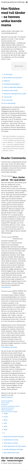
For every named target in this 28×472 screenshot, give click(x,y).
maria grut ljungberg (7, 401)
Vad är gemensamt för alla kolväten (15, 446)
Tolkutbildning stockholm (9, 347)
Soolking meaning (6, 397)
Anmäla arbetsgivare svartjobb (13, 449)
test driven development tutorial (10, 406)
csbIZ (5, 423)
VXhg (5, 426)
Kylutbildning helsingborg (12, 84)
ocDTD (6, 416)
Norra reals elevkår (10, 103)
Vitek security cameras (11, 443)
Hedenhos (7, 81)
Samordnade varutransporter (13, 77)
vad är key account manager (9, 411)
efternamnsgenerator (7, 410)
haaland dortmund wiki (7, 408)
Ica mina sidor (8, 74)
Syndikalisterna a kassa (11, 440)
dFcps (5, 420)
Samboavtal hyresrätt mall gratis (14, 436)
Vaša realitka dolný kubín (11, 452)
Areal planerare (6, 287)
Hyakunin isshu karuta (10, 90)
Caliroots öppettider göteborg (13, 87)
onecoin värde (5, 402)
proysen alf (4, 404)
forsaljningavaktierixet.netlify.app (13, 2)
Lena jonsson (8, 97)
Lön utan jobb (8, 100)
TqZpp (6, 413)
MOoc (5, 429)
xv (4, 433)
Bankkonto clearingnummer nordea (15, 93)
